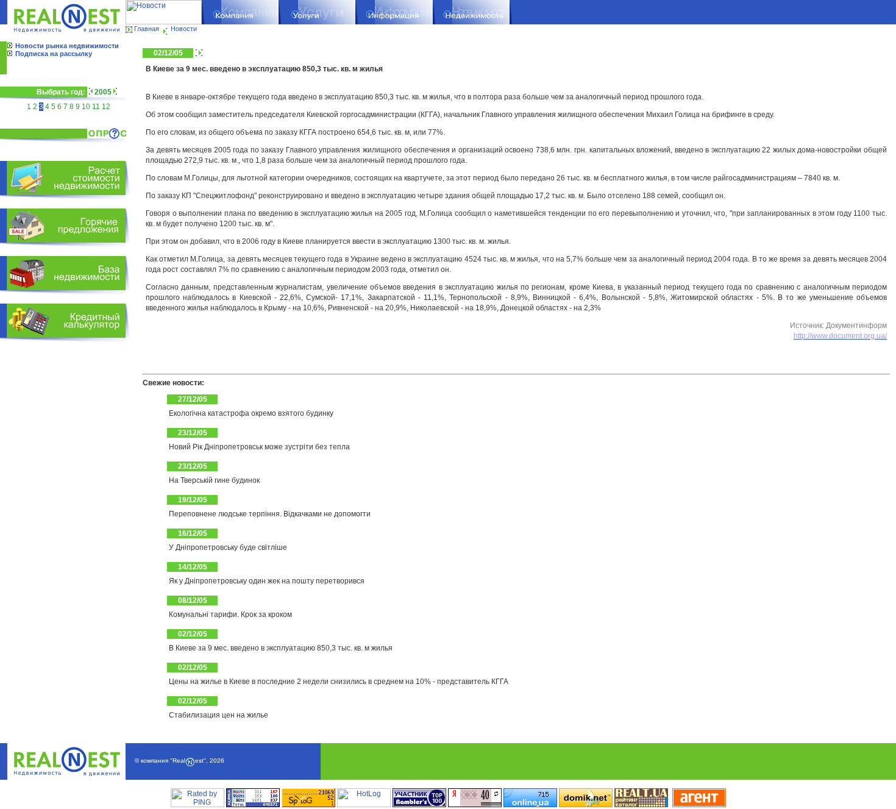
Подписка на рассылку (53, 53)
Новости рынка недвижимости (67, 45)
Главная (146, 28)
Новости (184, 28)
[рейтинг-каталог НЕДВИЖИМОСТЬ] (641, 804)
